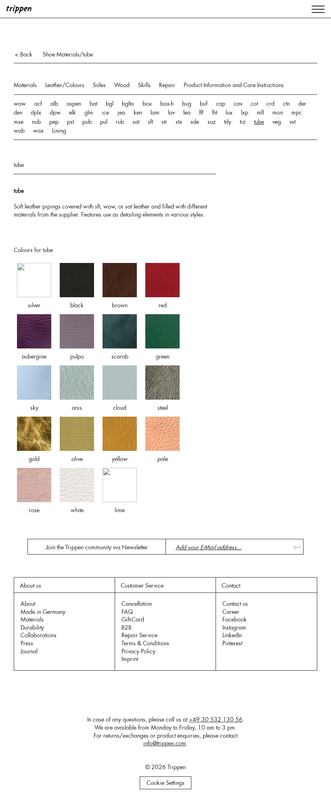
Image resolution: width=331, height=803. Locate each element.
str (164, 121)
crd (270, 103)
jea (121, 112)
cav (238, 103)
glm (88, 112)
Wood (122, 85)
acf (38, 103)
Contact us (235, 603)
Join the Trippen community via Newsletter (97, 547)
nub (36, 121)
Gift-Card (133, 619)
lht (214, 112)
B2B (127, 627)
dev (18, 112)
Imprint (130, 659)
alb (54, 103)
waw (20, 103)
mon (277, 112)
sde (195, 121)
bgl (109, 103)
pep (54, 121)
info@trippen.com (164, 743)
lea (187, 112)
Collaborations (39, 635)
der (302, 103)
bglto (128, 103)
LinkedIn (232, 635)
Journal (29, 651)
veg (276, 121)
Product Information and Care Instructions (234, 85)
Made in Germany (43, 611)
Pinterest (232, 643)
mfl (260, 112)
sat (135, 121)
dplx (36, 112)
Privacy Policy (138, 651)
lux (229, 112)
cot (254, 103)
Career (230, 611)
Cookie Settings (165, 782)
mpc (296, 112)
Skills (144, 85)
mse (18, 121)
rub (120, 121)
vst (292, 121)
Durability (32, 627)
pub (87, 121)
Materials (25, 85)
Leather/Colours (64, 85)
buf (203, 103)
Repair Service (139, 635)
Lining (59, 130)
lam (155, 112)
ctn (286, 103)
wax (38, 130)
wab (19, 130)
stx (179, 121)
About (28, 603)
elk (72, 112)
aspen (74, 103)
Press (27, 643)
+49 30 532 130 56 (216, 719)
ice (105, 112)
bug (186, 103)
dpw (55, 112)
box (147, 103)
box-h (167, 103)
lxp (244, 112)
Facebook (234, 619)
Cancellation (137, 603)
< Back (23, 54)
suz (211, 121)
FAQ (127, 611)
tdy (227, 121)
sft (150, 121)
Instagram (234, 627)
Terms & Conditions (145, 643)
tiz (242, 121)
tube (259, 121)
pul (103, 121)
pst (70, 121)
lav (171, 112)
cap (220, 103)
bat (93, 103)
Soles (99, 85)
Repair (167, 85)
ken (138, 112)
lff (201, 112)
